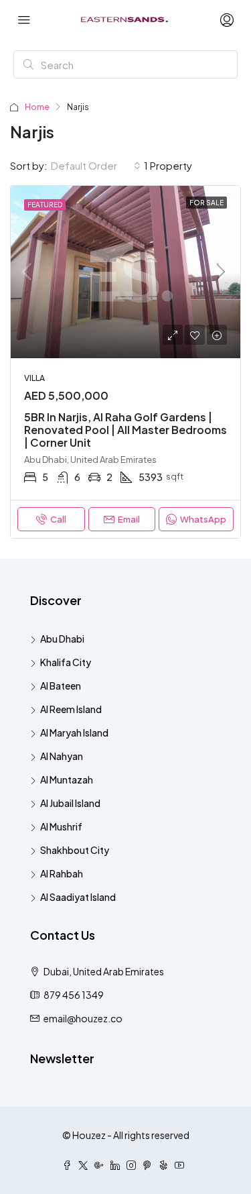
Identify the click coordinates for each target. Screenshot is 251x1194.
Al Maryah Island (74, 732)
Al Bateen (60, 686)
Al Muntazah (66, 779)
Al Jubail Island (70, 803)
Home (37, 107)
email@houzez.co (83, 1018)
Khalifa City (65, 662)
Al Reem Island (71, 709)
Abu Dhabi (62, 639)
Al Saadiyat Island (78, 897)
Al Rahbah (61, 873)
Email (129, 519)
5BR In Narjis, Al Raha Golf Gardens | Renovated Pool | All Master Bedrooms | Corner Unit (125, 429)
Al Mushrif (61, 826)
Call (58, 519)
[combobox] (96, 166)
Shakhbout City (74, 850)
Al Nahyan (61, 756)
